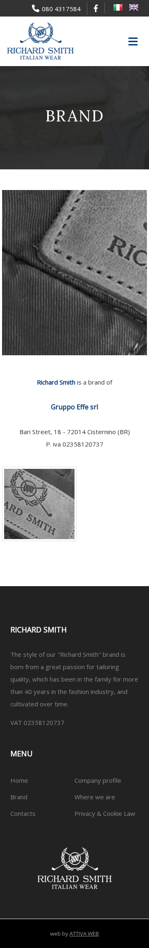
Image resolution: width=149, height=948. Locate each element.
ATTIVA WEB (84, 933)
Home (19, 780)
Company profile (97, 780)
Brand (18, 797)
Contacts (23, 813)
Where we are (94, 797)
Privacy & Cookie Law (104, 813)
